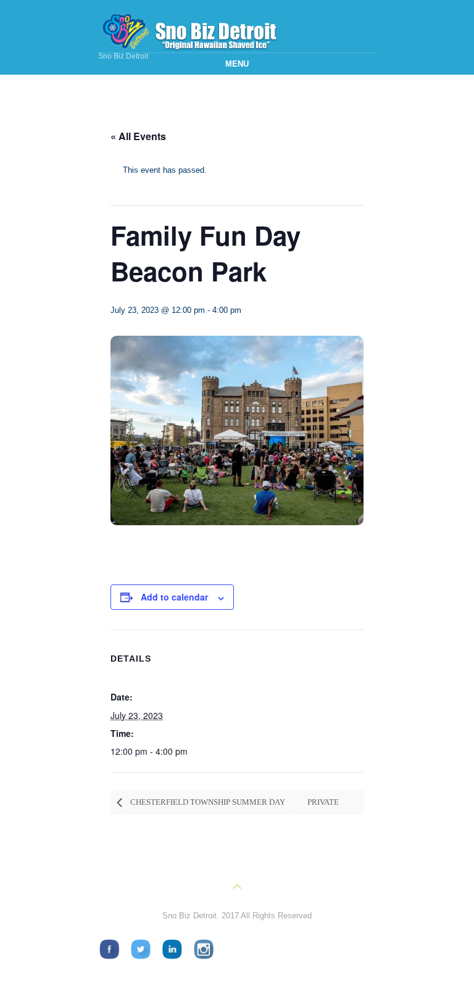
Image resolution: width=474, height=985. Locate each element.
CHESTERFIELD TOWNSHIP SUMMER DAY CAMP (201, 806)
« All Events (138, 136)
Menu (237, 64)
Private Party (320, 806)
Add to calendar (174, 597)
